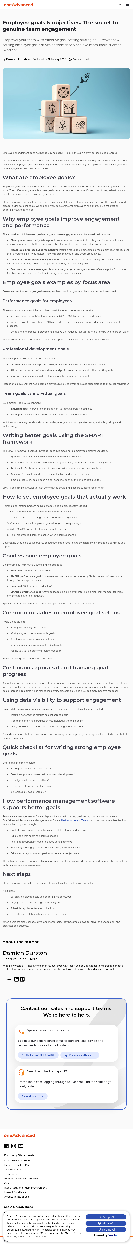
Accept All (108, 1217)
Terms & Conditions (15, 1192)
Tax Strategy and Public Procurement (25, 1187)
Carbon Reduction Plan (17, 1165)
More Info (108, 1223)
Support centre (30, 1096)
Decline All (108, 1229)
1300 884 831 (40, 1055)
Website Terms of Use (16, 1196)
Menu (121, 4)
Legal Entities (11, 1174)
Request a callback (80, 1055)
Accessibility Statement (17, 1160)
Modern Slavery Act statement (21, 1178)
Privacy (8, 1183)
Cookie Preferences (15, 1169)
